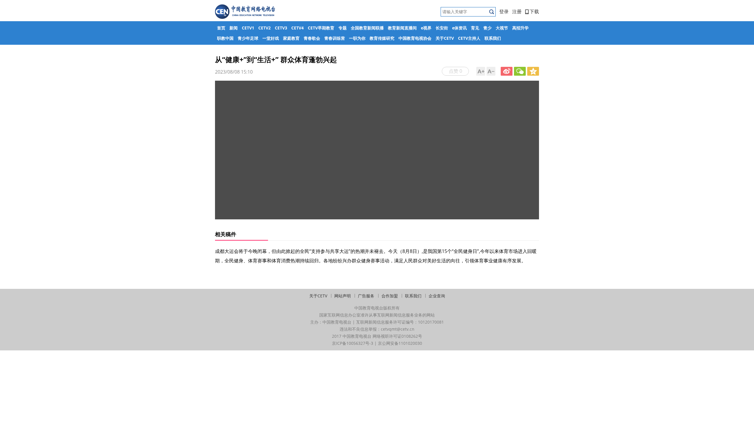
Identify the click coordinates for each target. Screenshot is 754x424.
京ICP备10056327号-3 (352, 343)
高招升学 (520, 28)
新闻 (233, 28)
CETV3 (281, 28)
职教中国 (225, 38)
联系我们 (493, 38)
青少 (487, 28)
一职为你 (357, 38)
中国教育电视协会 (415, 38)
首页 (221, 28)
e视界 (426, 28)
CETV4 (297, 28)
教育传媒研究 (382, 38)
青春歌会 (312, 38)
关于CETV (445, 38)
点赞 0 (455, 71)
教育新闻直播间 (402, 28)
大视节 (502, 28)
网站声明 (342, 296)
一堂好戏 (270, 38)
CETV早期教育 (321, 28)
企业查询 (437, 296)
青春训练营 (334, 38)
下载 (534, 11)
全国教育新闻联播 (367, 28)
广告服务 (366, 296)
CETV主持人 (469, 38)
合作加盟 (389, 296)
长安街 (442, 28)
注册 (517, 11)
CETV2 (264, 28)
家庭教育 (291, 38)
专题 (342, 28)
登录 (504, 11)
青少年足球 (248, 38)
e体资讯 (459, 28)
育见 (475, 28)
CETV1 (248, 28)
